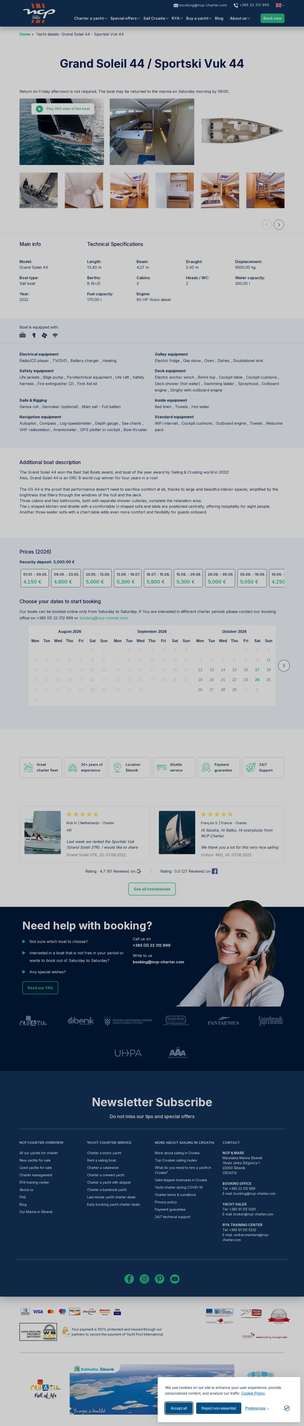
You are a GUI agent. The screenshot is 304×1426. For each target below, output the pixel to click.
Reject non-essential (218, 1408)
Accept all (179, 1408)
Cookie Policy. (253, 1393)
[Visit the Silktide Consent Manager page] (287, 1408)
